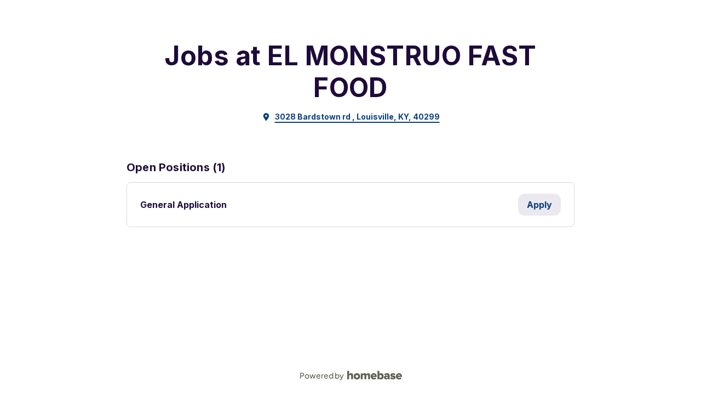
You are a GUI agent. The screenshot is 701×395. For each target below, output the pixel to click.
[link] (351, 116)
